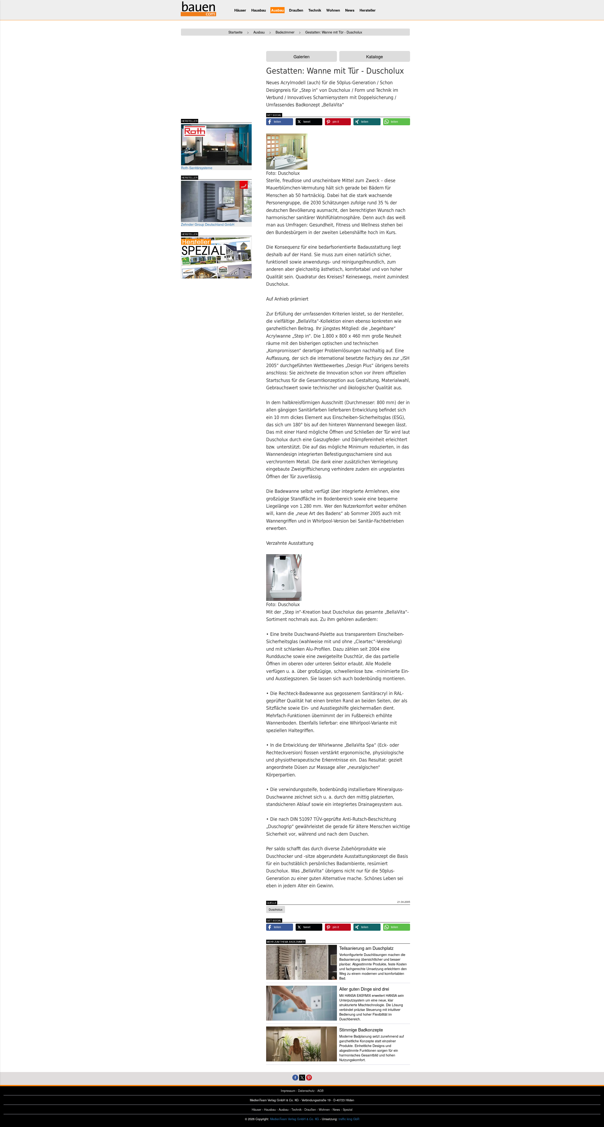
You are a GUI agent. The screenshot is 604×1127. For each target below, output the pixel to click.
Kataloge (374, 56)
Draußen (296, 10)
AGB (320, 1091)
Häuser (240, 10)
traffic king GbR (349, 1119)
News (349, 10)
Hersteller (368, 10)
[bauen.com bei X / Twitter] (302, 1077)
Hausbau (258, 10)
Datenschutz (306, 1091)
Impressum (288, 1091)
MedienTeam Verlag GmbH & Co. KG (294, 1119)
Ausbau (277, 10)
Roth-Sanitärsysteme (196, 167)
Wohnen (333, 10)
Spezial (347, 1109)
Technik (314, 10)
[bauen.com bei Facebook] (295, 1077)
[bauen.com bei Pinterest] (309, 1077)
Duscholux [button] (275, 909)
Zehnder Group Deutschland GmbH (207, 224)
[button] (279, 121)
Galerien (302, 56)
